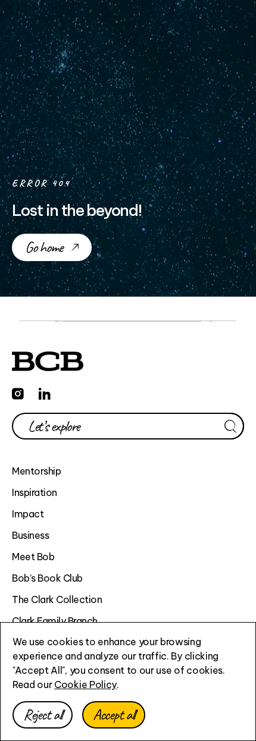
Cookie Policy (85, 684)
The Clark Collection (57, 599)
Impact (27, 514)
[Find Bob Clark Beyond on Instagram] (18, 392)
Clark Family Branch (55, 621)
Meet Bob (33, 557)
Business (30, 535)
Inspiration (34, 492)
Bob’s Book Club (47, 578)
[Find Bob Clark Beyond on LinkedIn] (45, 392)
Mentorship (36, 471)
